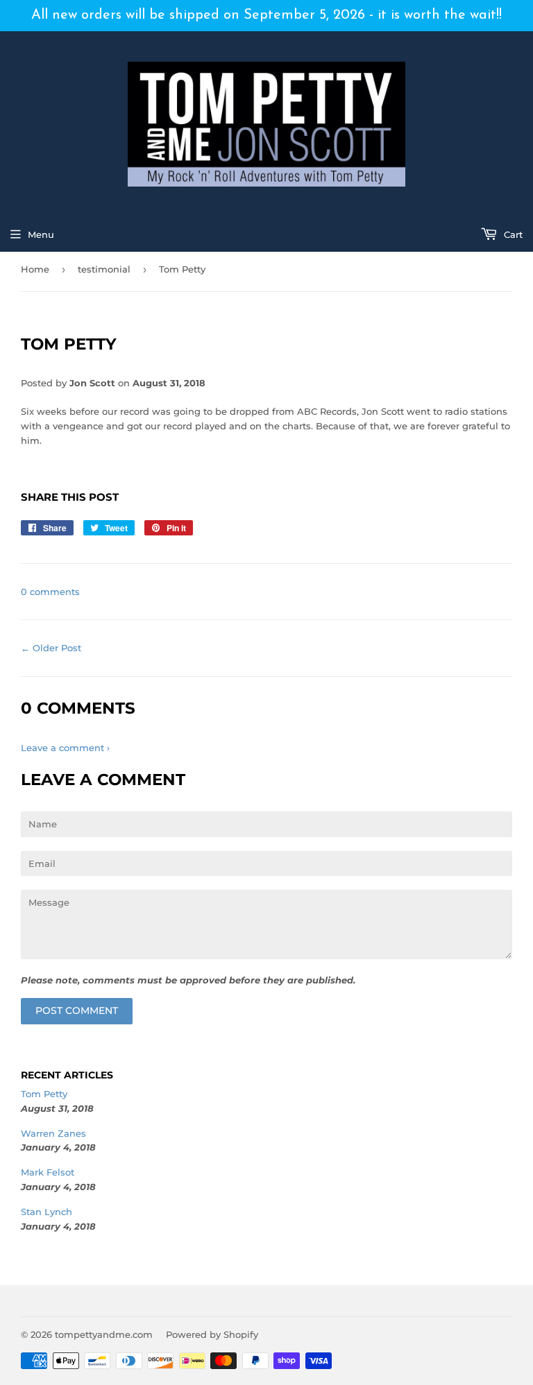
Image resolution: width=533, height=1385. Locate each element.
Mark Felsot (47, 1172)
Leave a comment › (65, 747)
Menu (41, 234)
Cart (512, 234)
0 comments (50, 591)
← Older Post (51, 647)
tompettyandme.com (104, 1334)
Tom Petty (44, 1093)
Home (35, 269)
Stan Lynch (46, 1211)
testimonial (104, 269)
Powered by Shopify (212, 1334)
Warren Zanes (53, 1133)
